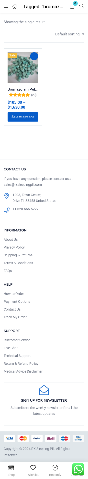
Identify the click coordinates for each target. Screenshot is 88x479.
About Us (11, 239)
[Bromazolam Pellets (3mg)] (23, 67)
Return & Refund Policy (21, 363)
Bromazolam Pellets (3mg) (23, 89)
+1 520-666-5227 (25, 209)
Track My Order (15, 317)
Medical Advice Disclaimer (23, 371)
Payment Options (17, 301)
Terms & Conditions (18, 263)
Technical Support (17, 356)
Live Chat (11, 348)
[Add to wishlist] (34, 56)
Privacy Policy (14, 247)
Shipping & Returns (18, 255)
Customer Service (17, 340)
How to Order (14, 294)
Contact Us (12, 309)
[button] (72, 6)
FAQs (8, 271)
